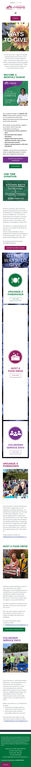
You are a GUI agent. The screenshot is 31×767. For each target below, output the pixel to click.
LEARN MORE (15, 299)
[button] (15, 13)
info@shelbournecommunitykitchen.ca (14, 537)
